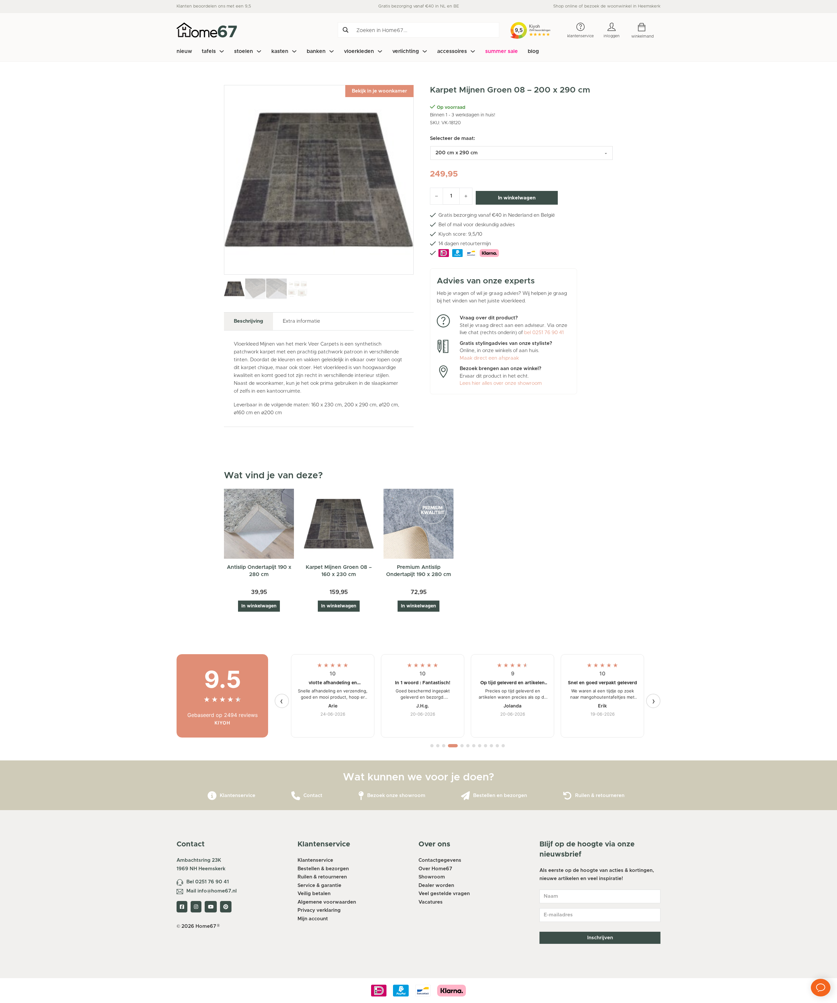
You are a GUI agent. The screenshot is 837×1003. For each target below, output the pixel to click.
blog (533, 51)
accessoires (452, 51)
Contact (312, 795)
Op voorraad (451, 107)
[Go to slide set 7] (473, 745)
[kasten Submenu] (294, 51)
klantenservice (580, 36)
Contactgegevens (439, 860)
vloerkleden (359, 51)
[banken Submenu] (331, 51)
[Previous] (282, 701)
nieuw (184, 51)
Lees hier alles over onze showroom (501, 383)
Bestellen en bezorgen (500, 795)
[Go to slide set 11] (497, 745)
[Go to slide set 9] (485, 745)
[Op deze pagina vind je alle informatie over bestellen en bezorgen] (465, 795)
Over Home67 (435, 868)
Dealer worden (436, 885)
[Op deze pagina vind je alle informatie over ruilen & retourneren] (567, 795)
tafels (209, 51)
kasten (279, 51)
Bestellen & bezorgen (323, 868)
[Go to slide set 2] (437, 745)
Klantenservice (237, 795)
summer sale (501, 51)
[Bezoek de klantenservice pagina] (212, 795)
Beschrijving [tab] (248, 321)
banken (316, 51)
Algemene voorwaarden (327, 902)
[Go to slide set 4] (449, 745)
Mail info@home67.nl (211, 891)
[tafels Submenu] (221, 51)
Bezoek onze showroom (396, 795)
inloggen (612, 36)
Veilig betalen (314, 893)
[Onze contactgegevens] (295, 795)
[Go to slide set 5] (459, 745)
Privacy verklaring (319, 910)
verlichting (405, 51)
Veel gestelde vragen (444, 893)
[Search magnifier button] (345, 30)
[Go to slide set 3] (443, 745)
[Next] (653, 701)
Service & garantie (319, 885)
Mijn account (313, 918)
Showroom (431, 877)
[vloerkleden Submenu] (380, 51)
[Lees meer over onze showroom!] (361, 795)
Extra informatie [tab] (301, 321)
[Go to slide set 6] (468, 745)
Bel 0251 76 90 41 (207, 881)
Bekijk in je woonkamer (379, 91)
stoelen (243, 51)
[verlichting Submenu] (424, 51)
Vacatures (430, 902)
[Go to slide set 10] (491, 745)
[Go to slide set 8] (479, 745)
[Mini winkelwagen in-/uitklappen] (647, 27)
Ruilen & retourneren (599, 795)
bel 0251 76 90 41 (544, 332)
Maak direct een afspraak (489, 358)
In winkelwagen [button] (259, 606)
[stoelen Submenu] (259, 51)
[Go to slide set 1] (432, 745)
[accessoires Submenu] (472, 51)
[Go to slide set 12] (503, 745)
